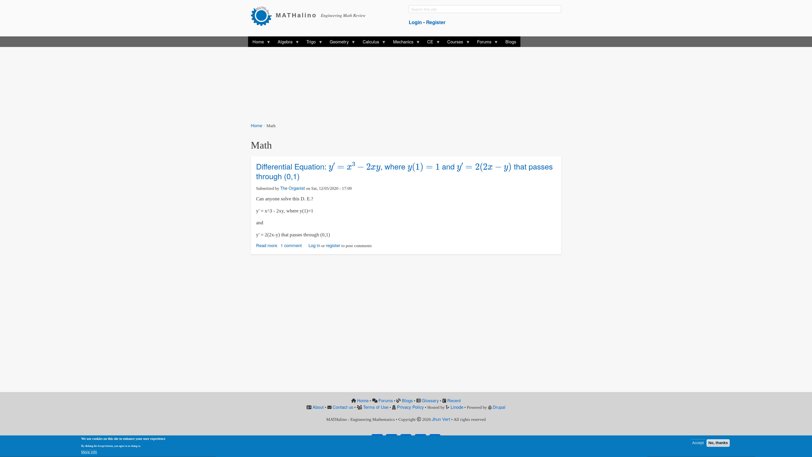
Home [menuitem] (256, 43)
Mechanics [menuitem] (401, 43)
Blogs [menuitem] (510, 42)
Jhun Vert (441, 419)
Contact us (343, 407)
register (333, 245)
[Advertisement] (378, 82)
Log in (314, 245)
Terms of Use (375, 407)
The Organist (292, 188)
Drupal (499, 407)
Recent (454, 400)
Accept (698, 443)
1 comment (291, 245)
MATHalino (296, 15)
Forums (386, 400)
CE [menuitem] (428, 43)
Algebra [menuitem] (282, 43)
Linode (457, 407)
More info (89, 452)
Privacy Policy (410, 407)
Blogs (407, 400)
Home (256, 125)
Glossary (430, 400)
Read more (266, 245)
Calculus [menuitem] (368, 43)
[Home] (263, 15)
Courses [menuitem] (453, 43)
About (318, 407)
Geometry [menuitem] (337, 43)
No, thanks (718, 443)
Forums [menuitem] (482, 43)
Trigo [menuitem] (309, 43)
